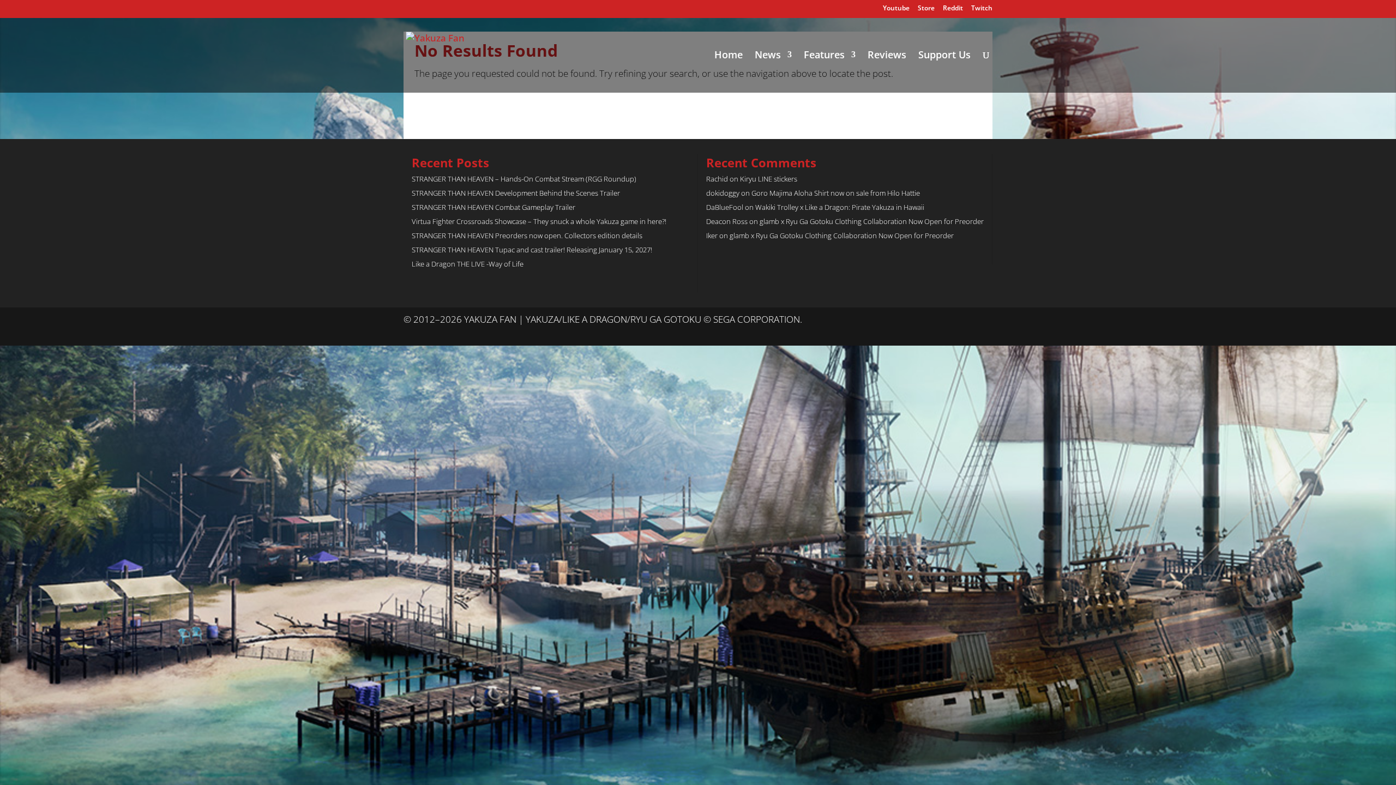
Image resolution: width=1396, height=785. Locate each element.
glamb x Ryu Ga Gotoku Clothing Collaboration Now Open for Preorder (872, 221)
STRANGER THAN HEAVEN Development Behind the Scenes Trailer (516, 193)
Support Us (944, 56)
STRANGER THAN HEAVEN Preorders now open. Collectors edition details (527, 235)
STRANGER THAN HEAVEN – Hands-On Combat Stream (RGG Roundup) (524, 179)
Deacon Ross (727, 221)
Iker (712, 235)
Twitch (981, 9)
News (768, 56)
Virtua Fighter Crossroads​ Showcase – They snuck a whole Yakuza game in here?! (539, 221)
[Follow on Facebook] (983, 320)
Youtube (896, 9)
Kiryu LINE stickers (768, 179)
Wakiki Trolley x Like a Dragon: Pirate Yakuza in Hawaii (839, 207)
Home (728, 56)
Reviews (887, 56)
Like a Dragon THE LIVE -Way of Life (468, 264)
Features (824, 56)
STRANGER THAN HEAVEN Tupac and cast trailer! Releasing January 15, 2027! (532, 250)
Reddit (953, 9)
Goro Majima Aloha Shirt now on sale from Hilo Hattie (835, 193)
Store (926, 9)
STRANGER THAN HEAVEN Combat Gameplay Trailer (493, 207)
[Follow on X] (962, 320)
